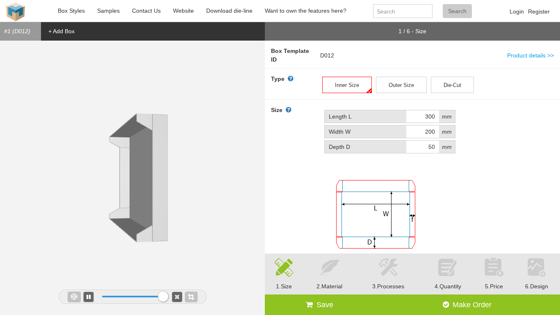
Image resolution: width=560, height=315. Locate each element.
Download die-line (229, 10)
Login (517, 11)
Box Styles (71, 10)
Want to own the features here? (305, 10)
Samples (108, 10)
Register (539, 11)
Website (183, 10)
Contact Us (146, 10)
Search (457, 11)
